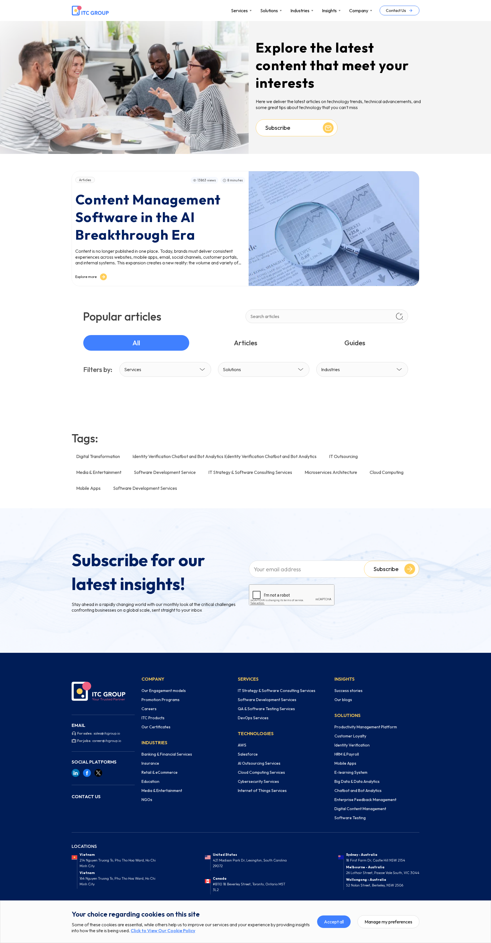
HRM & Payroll (346, 754)
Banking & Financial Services (167, 754)
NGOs (147, 799)
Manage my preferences (388, 922)
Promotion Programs (161, 699)
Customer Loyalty (350, 736)
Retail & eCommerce (160, 772)
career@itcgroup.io (106, 741)
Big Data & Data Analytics (357, 781)
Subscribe (386, 568)
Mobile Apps (345, 763)
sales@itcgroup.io (106, 733)
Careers (149, 708)
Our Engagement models (164, 690)
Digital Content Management (360, 808)
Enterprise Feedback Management (365, 799)
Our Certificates (156, 726)
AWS (242, 745)
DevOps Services (253, 717)
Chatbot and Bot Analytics (358, 790)
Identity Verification (352, 745)
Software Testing (350, 817)
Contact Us (396, 10)
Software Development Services (267, 699)
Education (150, 781)
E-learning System (350, 772)
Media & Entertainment (162, 790)
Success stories (348, 690)
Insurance (150, 763)
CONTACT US (86, 796)
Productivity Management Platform (365, 726)
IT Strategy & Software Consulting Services (276, 690)
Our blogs (343, 699)
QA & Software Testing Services (266, 708)
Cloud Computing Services (261, 772)
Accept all (334, 922)
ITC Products (153, 717)
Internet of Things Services (262, 790)
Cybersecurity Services (258, 781)
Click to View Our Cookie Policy (163, 930)
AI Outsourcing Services (259, 763)
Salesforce (248, 754)
